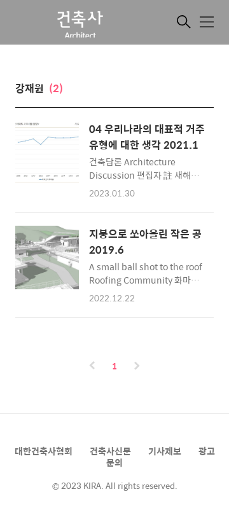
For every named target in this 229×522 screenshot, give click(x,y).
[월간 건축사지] (78, 24)
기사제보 (164, 451)
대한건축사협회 (44, 451)
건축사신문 (110, 451)
